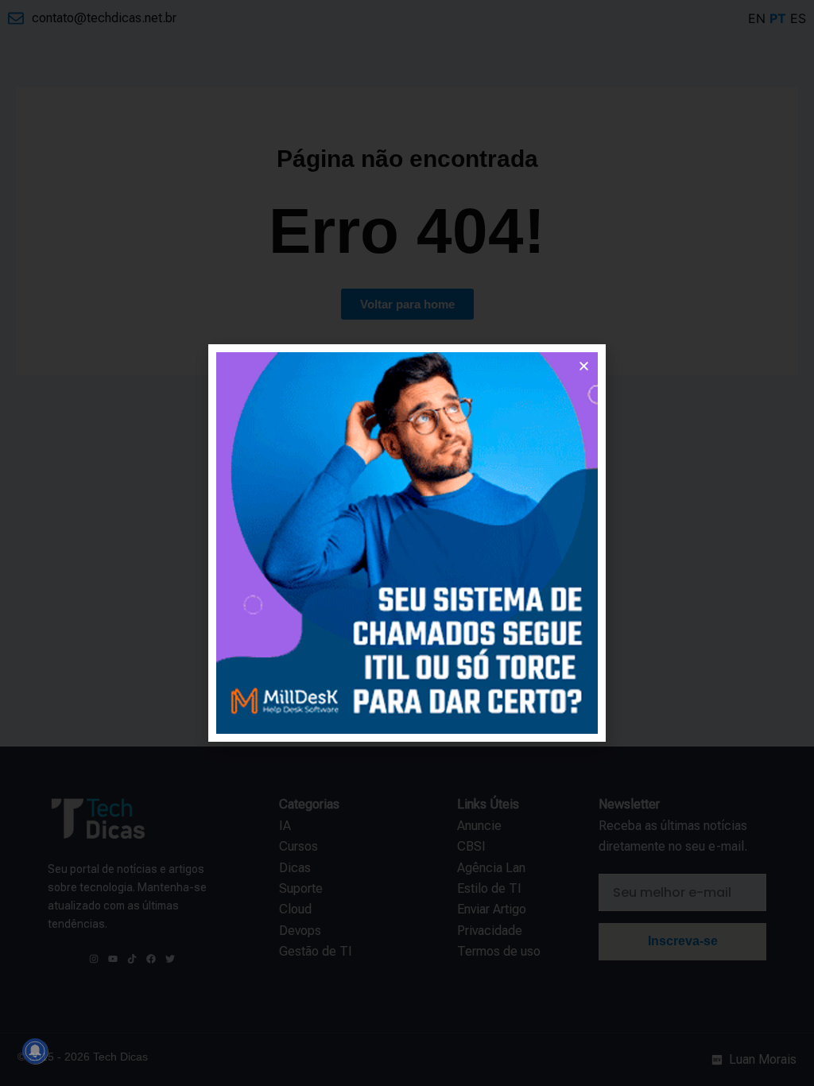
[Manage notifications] (35, 1051)
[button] (584, 366)
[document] (407, 543)
